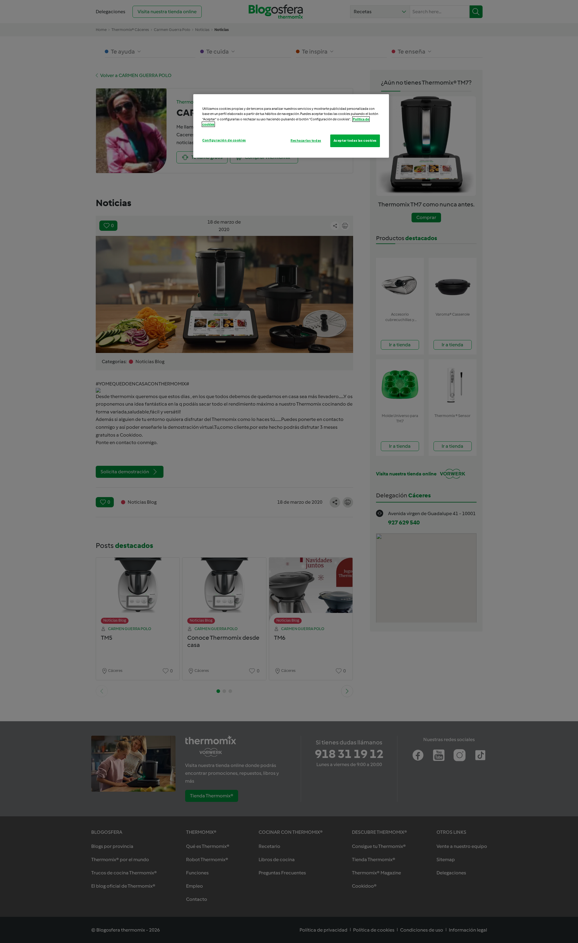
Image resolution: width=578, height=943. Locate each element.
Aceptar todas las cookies (355, 140)
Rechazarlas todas (306, 140)
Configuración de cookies (224, 140)
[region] (291, 125)
